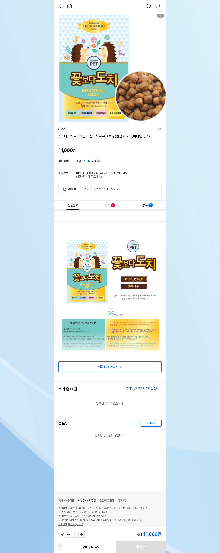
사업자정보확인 (139, 507)
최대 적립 (86, 161)
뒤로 (60, 6)
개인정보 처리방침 (86, 500)
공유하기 (159, 129)
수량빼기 (69, 534)
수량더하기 (81, 534)
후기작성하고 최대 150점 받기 (142, 388)
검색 (148, 6)
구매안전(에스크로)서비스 (70, 524)
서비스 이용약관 (66, 500)
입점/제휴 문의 (107, 500)
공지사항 (122, 500)
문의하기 (150, 423)
